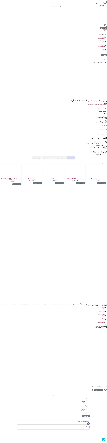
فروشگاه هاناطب (91, 104)
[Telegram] (96, 390)
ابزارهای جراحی (102, 307)
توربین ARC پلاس (53, 178)
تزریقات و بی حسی (103, 104)
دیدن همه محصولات (101, 314)
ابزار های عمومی (102, 311)
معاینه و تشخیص (102, 312)
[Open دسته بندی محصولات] (97, 34)
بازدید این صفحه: (101, 134)
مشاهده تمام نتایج (85, 428)
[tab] (71, 157)
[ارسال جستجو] (88, 423)
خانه (104, 59)
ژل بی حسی (97, 104)
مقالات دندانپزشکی (101, 48)
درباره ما (103, 41)
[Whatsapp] (93, 390)
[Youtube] (99, 390)
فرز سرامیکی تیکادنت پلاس (32, 178)
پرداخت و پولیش (102, 308)
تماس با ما (103, 42)
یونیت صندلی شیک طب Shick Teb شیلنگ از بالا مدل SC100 (11, 179)
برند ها (103, 37)
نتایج (88, 425)
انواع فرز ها (103, 310)
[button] (104, 122)
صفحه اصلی (102, 35)
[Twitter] (105, 390)
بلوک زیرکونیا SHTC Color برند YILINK (74, 178)
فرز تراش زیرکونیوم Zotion (96, 178)
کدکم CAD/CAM (101, 38)
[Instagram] (102, 390)
